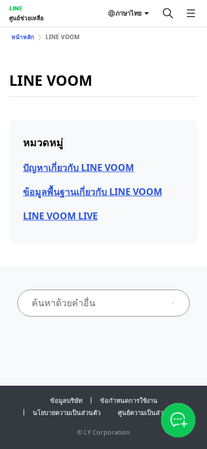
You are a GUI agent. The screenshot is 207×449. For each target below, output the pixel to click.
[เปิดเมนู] (190, 13)
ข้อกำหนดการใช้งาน (129, 400)
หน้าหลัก (23, 37)
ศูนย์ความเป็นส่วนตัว (146, 412)
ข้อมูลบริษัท (66, 400)
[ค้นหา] (167, 13)
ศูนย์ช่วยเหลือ (26, 18)
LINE (15, 8)
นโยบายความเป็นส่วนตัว (67, 412)
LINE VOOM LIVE (60, 216)
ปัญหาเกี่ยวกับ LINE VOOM (78, 167)
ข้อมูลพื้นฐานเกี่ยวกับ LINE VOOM (92, 191)
